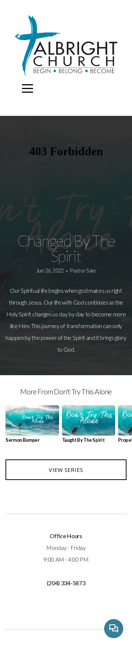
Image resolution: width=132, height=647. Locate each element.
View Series (66, 469)
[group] (32, 426)
